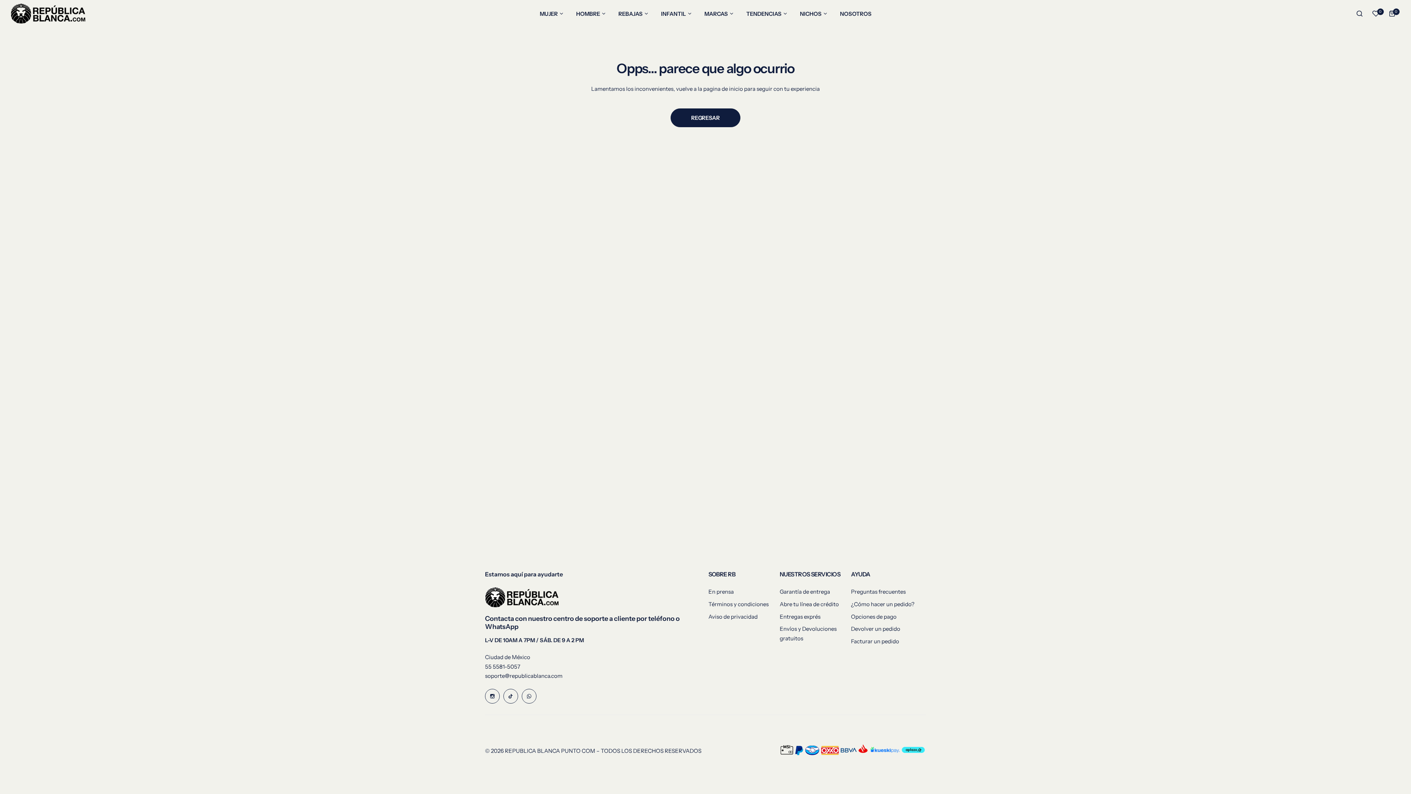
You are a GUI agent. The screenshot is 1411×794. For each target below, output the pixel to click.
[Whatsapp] (529, 696)
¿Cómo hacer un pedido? (883, 604)
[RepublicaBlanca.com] (48, 14)
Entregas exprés (800, 616)
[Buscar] (1359, 14)
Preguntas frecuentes (878, 591)
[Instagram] (492, 696)
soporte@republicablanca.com (524, 675)
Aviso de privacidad (733, 616)
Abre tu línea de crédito (809, 604)
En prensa (721, 591)
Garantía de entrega (805, 591)
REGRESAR (705, 117)
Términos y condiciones (738, 604)
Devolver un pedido (875, 628)
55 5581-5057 (502, 666)
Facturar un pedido (875, 641)
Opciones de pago (874, 616)
